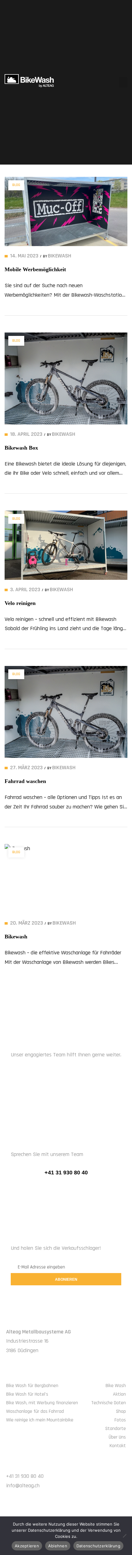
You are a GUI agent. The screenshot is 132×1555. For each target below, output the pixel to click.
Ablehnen (57, 1545)
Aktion (119, 1394)
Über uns (117, 1437)
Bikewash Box (21, 448)
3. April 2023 (25, 589)
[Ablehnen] (124, 1536)
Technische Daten (108, 1403)
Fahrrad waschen (25, 781)
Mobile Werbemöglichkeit (35, 269)
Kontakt (118, 1446)
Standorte (115, 1428)
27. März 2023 (26, 767)
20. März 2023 (26, 922)
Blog (16, 185)
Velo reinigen (20, 603)
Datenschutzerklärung (98, 1545)
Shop (121, 1411)
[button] (123, 82)
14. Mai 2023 (24, 255)
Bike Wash (116, 1385)
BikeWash (59, 255)
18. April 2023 (26, 434)
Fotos (120, 1420)
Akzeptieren (27, 1545)
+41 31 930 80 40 (66, 1172)
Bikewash (16, 936)
